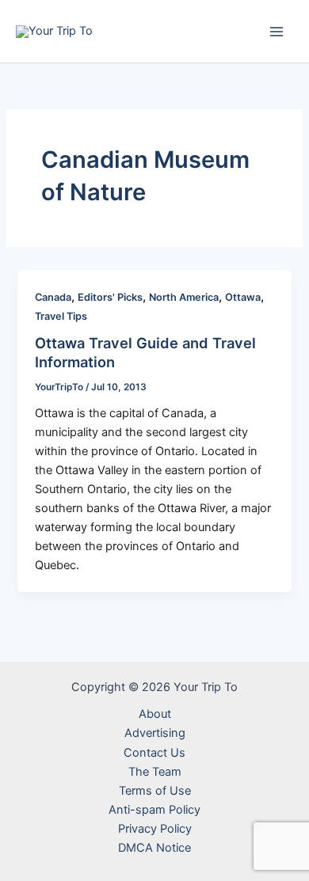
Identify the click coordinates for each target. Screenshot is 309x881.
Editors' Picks (110, 297)
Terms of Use (155, 791)
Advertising (154, 733)
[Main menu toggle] (276, 31)
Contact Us (154, 753)
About (155, 714)
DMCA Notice (154, 848)
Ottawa (243, 297)
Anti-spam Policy (154, 810)
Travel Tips (61, 316)
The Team (154, 772)
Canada (53, 297)
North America (184, 297)
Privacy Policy (155, 829)
